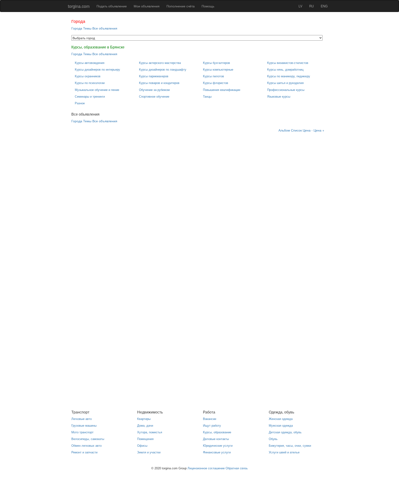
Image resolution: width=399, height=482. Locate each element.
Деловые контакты (216, 439)
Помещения (145, 439)
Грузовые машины (84, 425)
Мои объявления (147, 6)
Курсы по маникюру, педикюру (288, 76)
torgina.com (79, 6)
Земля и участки (148, 452)
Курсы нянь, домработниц (285, 69)
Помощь (208, 6)
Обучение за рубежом (154, 90)
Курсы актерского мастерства (160, 63)
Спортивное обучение (154, 96)
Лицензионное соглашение (206, 468)
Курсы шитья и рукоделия (285, 83)
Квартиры (144, 419)
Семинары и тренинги (90, 96)
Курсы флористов (215, 83)
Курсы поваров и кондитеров (159, 83)
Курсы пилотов (213, 76)
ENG (324, 6)
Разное (80, 103)
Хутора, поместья (149, 432)
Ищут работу (212, 425)
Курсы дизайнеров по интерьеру (97, 69)
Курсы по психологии (90, 83)
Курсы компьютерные (218, 69)
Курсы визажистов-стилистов (287, 63)
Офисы (142, 445)
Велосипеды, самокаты (87, 439)
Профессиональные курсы (285, 90)
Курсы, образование (217, 432)
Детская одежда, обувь (285, 432)
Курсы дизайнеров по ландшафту (162, 69)
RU (311, 6)
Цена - (308, 130)
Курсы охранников (87, 76)
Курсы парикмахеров (153, 76)
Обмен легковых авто (86, 445)
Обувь (273, 439)
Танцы (207, 96)
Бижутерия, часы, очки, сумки (290, 445)
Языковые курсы (278, 96)
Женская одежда (281, 419)
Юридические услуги (218, 445)
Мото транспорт (82, 432)
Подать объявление (112, 6)
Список (296, 130)
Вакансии (209, 419)
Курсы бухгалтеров (216, 63)
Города (76, 28)
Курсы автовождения (89, 63)
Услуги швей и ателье (284, 452)
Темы (87, 28)
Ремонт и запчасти (84, 452)
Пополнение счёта (180, 6)
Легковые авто (81, 419)
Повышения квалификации (221, 90)
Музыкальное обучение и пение (97, 90)
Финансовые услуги (217, 452)
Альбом (284, 130)
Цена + (319, 130)
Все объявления (104, 28)
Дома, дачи (145, 425)
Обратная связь (237, 468)
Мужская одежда (281, 425)
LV (300, 6)
